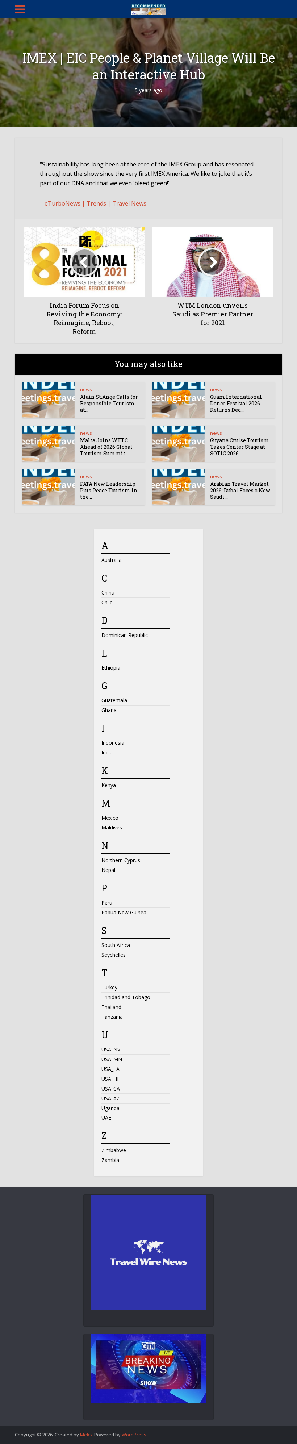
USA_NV (110, 1049)
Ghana (109, 710)
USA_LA (110, 1069)
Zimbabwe (113, 1150)
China (107, 592)
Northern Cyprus (120, 860)
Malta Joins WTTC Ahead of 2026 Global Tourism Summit (106, 447)
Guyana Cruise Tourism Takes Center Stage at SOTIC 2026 (239, 447)
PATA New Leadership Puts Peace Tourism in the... (108, 490)
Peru (106, 902)
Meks (86, 1434)
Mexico (109, 817)
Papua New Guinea (123, 912)
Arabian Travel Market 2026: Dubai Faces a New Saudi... (240, 490)
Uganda (110, 1108)
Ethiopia (110, 667)
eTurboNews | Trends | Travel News (95, 203)
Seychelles (113, 954)
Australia (111, 560)
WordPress (134, 1434)
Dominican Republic (124, 635)
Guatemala (114, 700)
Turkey (109, 987)
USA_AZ (110, 1098)
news (86, 389)
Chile (107, 602)
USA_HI (109, 1078)
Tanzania (112, 1016)
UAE (106, 1117)
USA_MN (111, 1059)
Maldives (111, 827)
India (107, 752)
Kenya (108, 785)
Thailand (111, 1007)
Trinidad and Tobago (125, 997)
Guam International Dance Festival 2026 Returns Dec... (236, 403)
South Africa (115, 945)
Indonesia (112, 742)
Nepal (108, 869)
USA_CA (110, 1088)
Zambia (110, 1160)
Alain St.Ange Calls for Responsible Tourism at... (109, 403)
